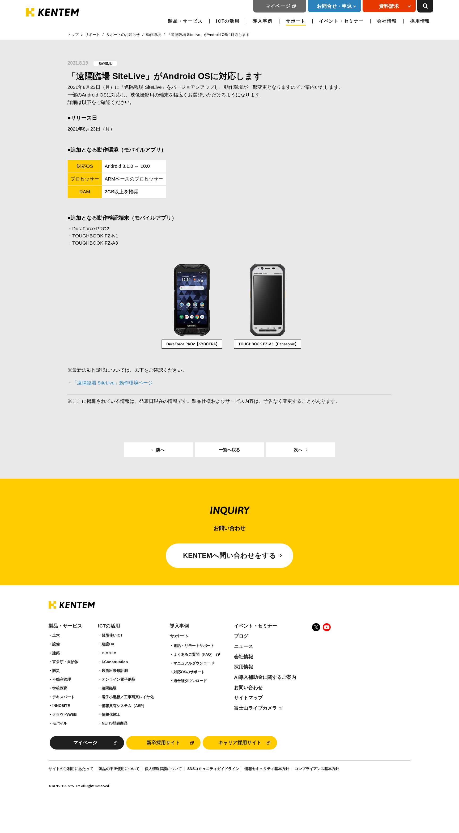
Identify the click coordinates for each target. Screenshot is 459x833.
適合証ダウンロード (190, 681)
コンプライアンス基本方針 (317, 769)
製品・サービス (185, 21)
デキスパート (63, 697)
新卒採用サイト (163, 742)
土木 (56, 635)
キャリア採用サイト (239, 742)
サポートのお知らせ (123, 34)
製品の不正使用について (119, 769)
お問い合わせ (248, 687)
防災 (56, 670)
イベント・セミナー (341, 21)
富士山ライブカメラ (255, 708)
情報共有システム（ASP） (124, 706)
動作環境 (153, 34)
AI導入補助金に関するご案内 (265, 677)
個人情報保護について (163, 769)
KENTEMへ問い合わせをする (229, 555)
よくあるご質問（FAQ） (194, 654)
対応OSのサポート (189, 672)
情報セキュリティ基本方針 (267, 769)
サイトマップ (248, 697)
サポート (296, 21)
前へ (160, 449)
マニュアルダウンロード (193, 663)
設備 (56, 644)
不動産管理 (61, 679)
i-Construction (115, 662)
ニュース (243, 646)
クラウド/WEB (64, 714)
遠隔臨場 (109, 688)
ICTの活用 (227, 21)
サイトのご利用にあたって (71, 769)
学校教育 (59, 688)
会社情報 (387, 21)
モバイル (59, 723)
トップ (73, 34)
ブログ (241, 636)
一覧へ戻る (229, 449)
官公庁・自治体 (65, 662)
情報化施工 (111, 714)
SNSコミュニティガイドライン (213, 769)
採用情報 (420, 21)
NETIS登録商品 (115, 723)
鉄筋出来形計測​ (115, 670)
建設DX (108, 644)
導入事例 (263, 21)
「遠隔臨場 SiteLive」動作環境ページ (112, 383)
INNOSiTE (61, 706)
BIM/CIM (109, 653)
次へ (298, 449)
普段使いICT (112, 635)
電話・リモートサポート (193, 645)
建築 (56, 653)
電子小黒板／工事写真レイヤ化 (128, 697)
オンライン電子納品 (118, 679)
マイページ (278, 6)
